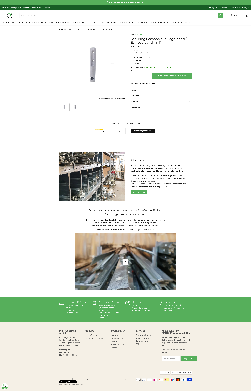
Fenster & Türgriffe (127, 22)
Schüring (138, 35)
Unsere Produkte (92, 335)
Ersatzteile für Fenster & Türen (31, 22)
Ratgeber (162, 22)
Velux (152, 22)
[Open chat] (4, 386)
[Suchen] (220, 15)
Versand (92, 379)
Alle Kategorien (8, 22)
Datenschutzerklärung (81, 379)
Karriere (47, 8)
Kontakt (26, 8)
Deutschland (239, 8)
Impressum (67, 379)
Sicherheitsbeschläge (58, 22)
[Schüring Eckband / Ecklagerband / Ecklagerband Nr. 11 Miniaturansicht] (64, 107)
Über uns (5, 8)
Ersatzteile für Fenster (94, 338)
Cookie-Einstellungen (104, 379)
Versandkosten (146, 53)
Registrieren (189, 358)
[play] (125, 262)
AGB (60, 379)
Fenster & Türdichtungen (83, 22)
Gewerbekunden (37, 8)
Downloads (176, 22)
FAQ (137, 344)
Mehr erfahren (139, 192)
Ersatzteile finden (143, 335)
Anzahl (134, 71)
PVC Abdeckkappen (106, 22)
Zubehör (142, 22)
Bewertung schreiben (143, 130)
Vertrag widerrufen (68, 382)
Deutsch (224, 8)
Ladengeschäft (16, 8)
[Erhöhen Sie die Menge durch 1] (147, 76)
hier (152, 229)
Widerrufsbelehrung (119, 379)
